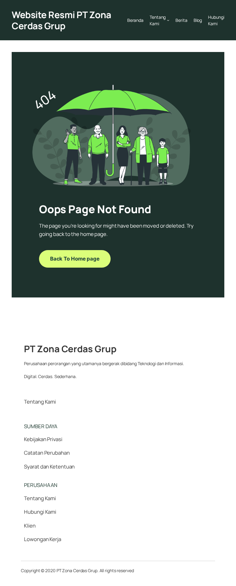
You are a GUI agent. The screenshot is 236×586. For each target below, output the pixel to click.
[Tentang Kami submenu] (168, 20)
